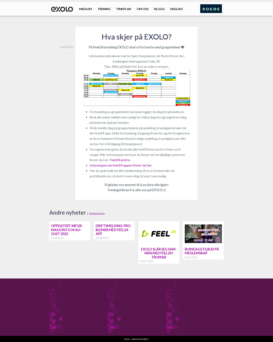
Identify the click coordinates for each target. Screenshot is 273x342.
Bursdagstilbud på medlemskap (202, 251)
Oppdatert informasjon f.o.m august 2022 (67, 230)
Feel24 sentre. (120, 160)
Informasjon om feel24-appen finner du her (121, 165)
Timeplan (123, 9)
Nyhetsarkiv (97, 213)
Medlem (85, 9)
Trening (104, 9)
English (176, 9)
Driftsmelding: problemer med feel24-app (114, 230)
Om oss (143, 9)
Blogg (159, 9)
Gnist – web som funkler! (136, 339)
